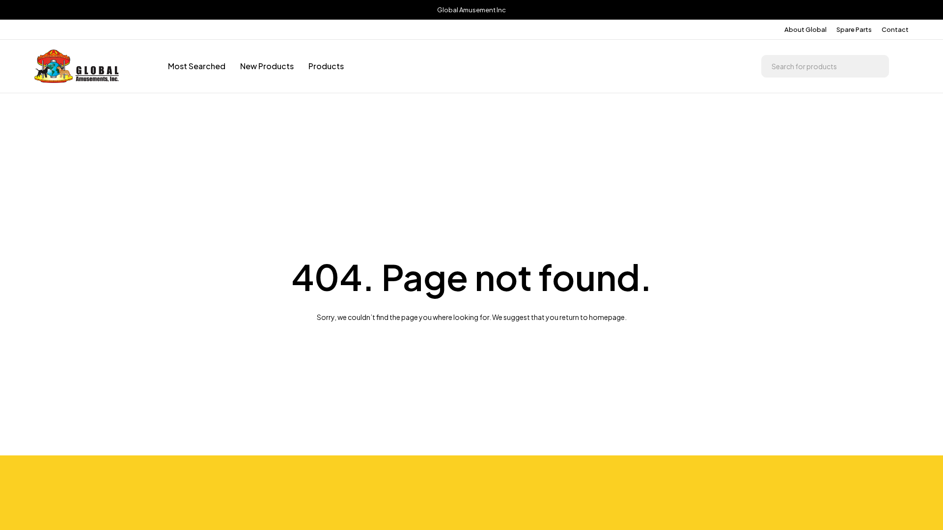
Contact (895, 29)
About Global (805, 29)
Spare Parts (854, 29)
